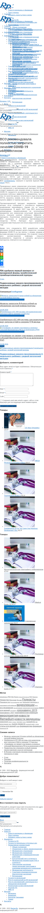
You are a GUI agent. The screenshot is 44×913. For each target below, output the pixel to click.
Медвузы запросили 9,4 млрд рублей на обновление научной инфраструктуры (18, 304)
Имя (2, 389)
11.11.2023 (4, 156)
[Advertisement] (16, 12)
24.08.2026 (4, 310)
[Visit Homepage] (7, 9)
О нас (6, 757)
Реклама (7, 759)
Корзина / (5, 101)
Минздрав (12, 700)
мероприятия (9, 715)
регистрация (4, 724)
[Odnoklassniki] (22, 254)
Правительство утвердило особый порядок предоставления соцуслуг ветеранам (20, 749)
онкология (4, 722)
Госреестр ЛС (13, 36)
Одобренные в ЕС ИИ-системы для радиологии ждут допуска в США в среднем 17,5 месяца (22, 321)
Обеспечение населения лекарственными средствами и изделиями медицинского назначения (26, 83)
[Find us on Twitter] (1, 100)
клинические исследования (31, 708)
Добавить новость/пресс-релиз (20, 29)
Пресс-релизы (13, 25)
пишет (2, 183)
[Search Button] (17, 122)
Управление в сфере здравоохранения (27, 45)
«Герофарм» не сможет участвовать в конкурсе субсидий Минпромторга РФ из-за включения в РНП (21, 338)
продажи (19, 722)
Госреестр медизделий (16, 106)
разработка (30, 722)
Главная (7, 26)
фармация (37, 726)
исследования (18, 708)
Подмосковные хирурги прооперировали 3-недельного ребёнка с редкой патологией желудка (21, 356)
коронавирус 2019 (27, 710)
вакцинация (26, 702)
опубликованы (9, 181)
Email (2, 393)
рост (10, 724)
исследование (6, 708)
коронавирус (13, 710)
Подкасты (29, 699)
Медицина (12, 135)
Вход (2, 820)
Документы (8, 36)
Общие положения (19, 43)
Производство (5, 702)
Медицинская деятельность (22, 91)
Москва (19, 700)
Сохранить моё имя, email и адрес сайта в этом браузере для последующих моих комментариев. (19, 401)
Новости (7, 28)
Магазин (7, 84)
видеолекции (25, 705)
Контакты (7, 96)
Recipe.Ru (14, 770)
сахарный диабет (30, 724)
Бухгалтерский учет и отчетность (24, 55)
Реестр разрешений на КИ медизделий (23, 109)
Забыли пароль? (6, 799)
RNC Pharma (15, 697)
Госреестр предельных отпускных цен (22, 40)
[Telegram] (22, 260)
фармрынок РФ (4, 728)
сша (17, 726)
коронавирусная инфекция (26, 713)
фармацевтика (26, 726)
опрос (10, 722)
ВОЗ (30, 697)
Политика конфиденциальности (16, 761)
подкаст (14, 722)
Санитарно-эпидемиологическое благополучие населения (24, 70)
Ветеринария (17, 102)
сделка (37, 724)
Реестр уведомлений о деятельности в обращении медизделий (23, 79)
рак (36, 722)
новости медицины (27, 719)
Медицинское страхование (22, 32)
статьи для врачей (8, 726)
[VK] (22, 251)
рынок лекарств (18, 724)
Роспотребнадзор (15, 702)
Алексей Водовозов (24, 697)
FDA (9, 697)
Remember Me (7, 792)
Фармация (12, 88)
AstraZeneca (3, 697)
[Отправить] (22, 264)
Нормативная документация (19, 25)
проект (24, 722)
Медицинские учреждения (22, 58)
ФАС (21, 702)
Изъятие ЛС (12, 124)
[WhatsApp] (22, 257)
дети (36, 705)
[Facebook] (22, 247)
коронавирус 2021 (7, 713)
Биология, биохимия (16, 94)
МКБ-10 (11, 128)
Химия (10, 96)
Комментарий (5, 372)
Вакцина (35, 697)
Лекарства (4, 700)
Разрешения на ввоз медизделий (20, 120)
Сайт (2, 396)
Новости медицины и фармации (20, 21)
